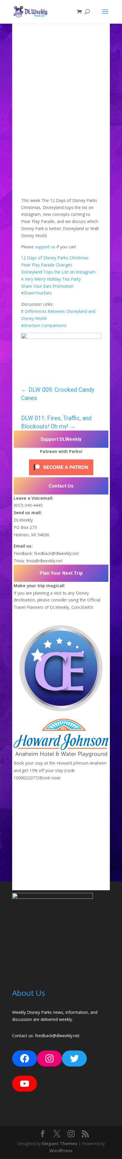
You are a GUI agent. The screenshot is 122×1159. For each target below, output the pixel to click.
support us (45, 247)
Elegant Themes (59, 1143)
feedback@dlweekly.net (56, 553)
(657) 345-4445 (28, 505)
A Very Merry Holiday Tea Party (51, 279)
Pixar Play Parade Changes (46, 265)
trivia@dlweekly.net (44, 561)
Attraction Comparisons (44, 325)
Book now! (50, 777)
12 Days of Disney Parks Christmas (55, 257)
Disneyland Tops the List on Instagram (58, 272)
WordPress (61, 1150)
